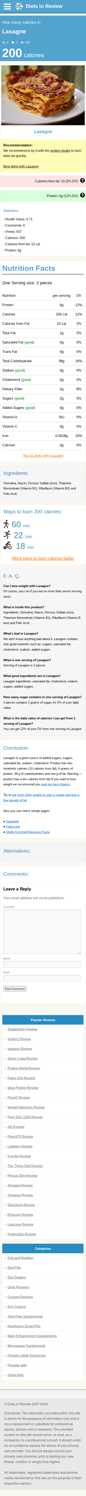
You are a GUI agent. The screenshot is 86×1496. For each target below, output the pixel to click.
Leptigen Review (20, 1146)
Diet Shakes (17, 1277)
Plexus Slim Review (22, 1175)
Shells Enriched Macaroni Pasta (27, 832)
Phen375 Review (20, 1136)
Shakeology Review (22, 1029)
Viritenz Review (19, 1039)
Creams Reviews (20, 1297)
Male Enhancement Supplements (32, 1336)
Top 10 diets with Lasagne (43, 456)
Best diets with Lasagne (21, 166)
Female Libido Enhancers (27, 1355)
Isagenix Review (20, 1049)
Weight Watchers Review (26, 1107)
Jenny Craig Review (23, 1058)
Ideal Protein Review (23, 1088)
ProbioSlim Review (22, 1234)
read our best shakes (55, 784)
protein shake (60, 150)
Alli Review (16, 1127)
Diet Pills (14, 1267)
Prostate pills (17, 1365)
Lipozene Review (20, 1224)
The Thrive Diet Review (25, 1166)
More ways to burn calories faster (43, 558)
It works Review (19, 1156)
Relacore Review (20, 1214)
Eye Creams (17, 1306)
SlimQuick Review (21, 1205)
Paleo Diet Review (21, 1078)
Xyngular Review (20, 1195)
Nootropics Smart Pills (24, 1326)
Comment (8, 907)
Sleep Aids (16, 1375)
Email (6, 972)
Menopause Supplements (27, 1346)
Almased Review (20, 1185)
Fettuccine (13, 826)
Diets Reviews (18, 1287)
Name (6, 958)
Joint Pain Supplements (25, 1316)
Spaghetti (12, 821)
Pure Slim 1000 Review (25, 1117)
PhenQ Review (19, 1097)
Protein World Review (24, 1068)
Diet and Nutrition (20, 1258)
